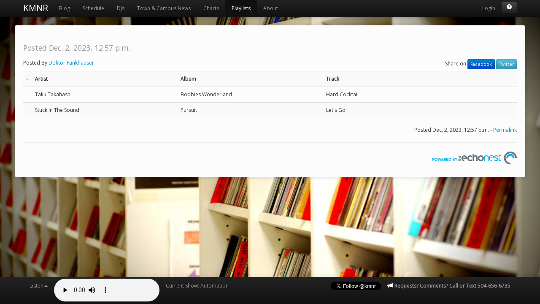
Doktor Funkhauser (71, 62)
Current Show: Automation (197, 285)
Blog (64, 8)
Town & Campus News (164, 8)
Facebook (481, 64)
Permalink (505, 129)
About (270, 8)
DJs (120, 8)
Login (488, 8)
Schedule (93, 8)
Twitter (506, 64)
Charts (211, 8)
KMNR (35, 8)
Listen (36, 285)
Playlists (241, 8)
